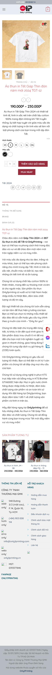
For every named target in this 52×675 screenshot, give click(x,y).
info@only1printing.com (16, 541)
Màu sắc (6, 150)
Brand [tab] (5, 216)
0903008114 (30, 2)
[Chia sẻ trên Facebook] (18, 187)
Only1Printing (26, 671)
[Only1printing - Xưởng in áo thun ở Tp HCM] (26, 9)
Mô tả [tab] (5, 205)
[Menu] (4, 9)
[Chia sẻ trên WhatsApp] (13, 187)
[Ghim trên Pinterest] (33, 187)
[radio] (5, 145)
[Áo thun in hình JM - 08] (13, 451)
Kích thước (7, 140)
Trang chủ (21, 82)
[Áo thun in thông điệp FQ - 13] (38, 451)
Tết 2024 (7, 183)
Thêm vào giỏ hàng (33, 163)
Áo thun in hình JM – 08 (13, 466)
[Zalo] (47, 346)
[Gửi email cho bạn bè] (28, 187)
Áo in (33, 82)
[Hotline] (47, 329)
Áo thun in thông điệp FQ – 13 (38, 466)
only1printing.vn (12, 557)
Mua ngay (27, 171)
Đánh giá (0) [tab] (8, 222)
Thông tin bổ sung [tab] (11, 211)
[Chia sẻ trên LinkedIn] (39, 187)
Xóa (48, 139)
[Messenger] (47, 338)
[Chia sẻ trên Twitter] (23, 187)
